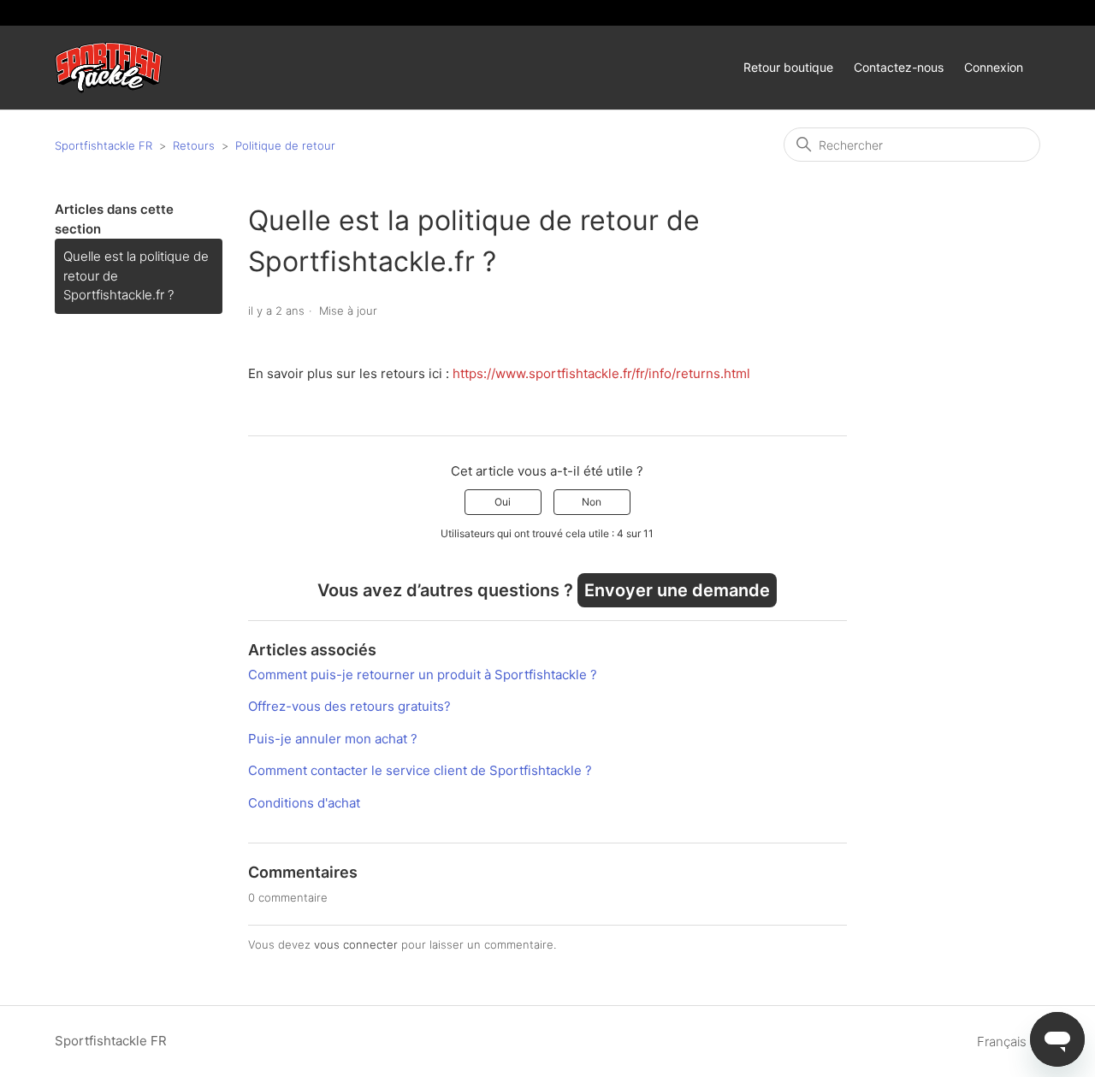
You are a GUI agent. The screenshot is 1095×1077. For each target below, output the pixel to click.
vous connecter (356, 944)
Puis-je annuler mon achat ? (332, 739)
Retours (194, 145)
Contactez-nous (899, 67)
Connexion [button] (993, 67)
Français (1003, 1041)
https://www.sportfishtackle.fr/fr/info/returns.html (601, 373)
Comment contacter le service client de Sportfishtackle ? (420, 770)
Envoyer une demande (677, 590)
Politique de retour (285, 145)
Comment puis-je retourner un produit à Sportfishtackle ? (422, 674)
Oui (502, 501)
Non (591, 501)
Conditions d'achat (304, 803)
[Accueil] (109, 68)
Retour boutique (788, 67)
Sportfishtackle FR (103, 145)
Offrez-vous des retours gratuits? (349, 706)
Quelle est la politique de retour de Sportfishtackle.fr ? (136, 275)
